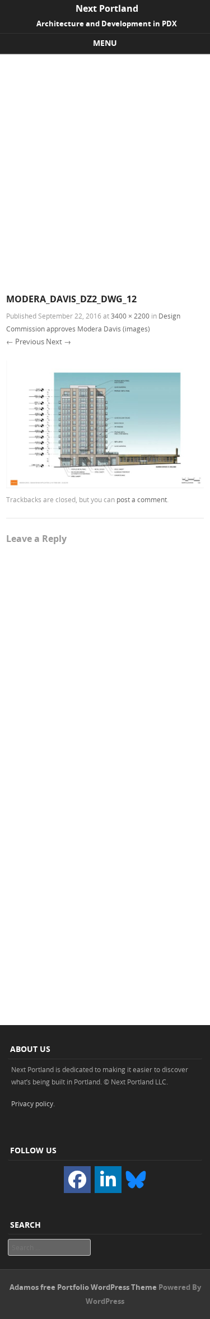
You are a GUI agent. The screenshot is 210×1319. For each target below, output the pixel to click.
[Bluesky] (135, 1178)
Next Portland (107, 8)
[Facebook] (77, 1179)
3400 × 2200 (130, 315)
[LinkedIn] (108, 1179)
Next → (58, 341)
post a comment (141, 499)
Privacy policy (32, 1103)
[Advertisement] (105, 165)
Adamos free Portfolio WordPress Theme (83, 1287)
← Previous (25, 341)
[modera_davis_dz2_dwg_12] (105, 485)
